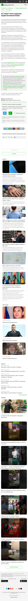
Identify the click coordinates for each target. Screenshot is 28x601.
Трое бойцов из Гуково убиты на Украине (11, 393)
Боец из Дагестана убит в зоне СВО (11, 265)
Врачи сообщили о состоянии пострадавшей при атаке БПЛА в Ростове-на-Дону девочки (13, 220)
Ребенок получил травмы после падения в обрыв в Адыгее (13, 199)
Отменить (14, 153)
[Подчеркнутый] (8, 137)
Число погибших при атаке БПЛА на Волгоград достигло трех (13, 382)
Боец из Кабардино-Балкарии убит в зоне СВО (13, 371)
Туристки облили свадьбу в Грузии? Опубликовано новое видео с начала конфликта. (13, 516)
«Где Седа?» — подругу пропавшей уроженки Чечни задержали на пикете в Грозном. (12, 467)
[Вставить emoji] (14, 137)
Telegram (5, 82)
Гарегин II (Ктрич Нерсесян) (9, 358)
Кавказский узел (10, 62)
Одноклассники (21, 86)
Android (17, 76)
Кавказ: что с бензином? (7, 8)
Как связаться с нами (12, 578)
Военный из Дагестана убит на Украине (11, 367)
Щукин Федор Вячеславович (9, 340)
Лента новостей (9, 9)
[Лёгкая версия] (6, 1)
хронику (14, 71)
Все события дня (23, 394)
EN (4, 1)
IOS (20, 76)
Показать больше (14, 567)
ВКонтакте (15, 86)
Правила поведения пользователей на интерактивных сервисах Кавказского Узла (14, 593)
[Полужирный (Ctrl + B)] (3, 137)
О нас (2, 578)
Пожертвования (24, 578)
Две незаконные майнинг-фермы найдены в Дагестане (13, 245)
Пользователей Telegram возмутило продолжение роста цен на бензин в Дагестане (11, 287)
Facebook (5, 86)
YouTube (5, 89)
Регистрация (14, 150)
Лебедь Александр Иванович (9, 322)
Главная (2, 9)
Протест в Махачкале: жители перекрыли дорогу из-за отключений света (13, 491)
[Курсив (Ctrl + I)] (6, 137)
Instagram (9, 86)
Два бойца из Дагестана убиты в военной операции (11, 387)
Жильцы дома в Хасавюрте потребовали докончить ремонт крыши (12, 175)
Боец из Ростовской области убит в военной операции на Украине (12, 376)
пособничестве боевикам (12, 65)
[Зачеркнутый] (11, 137)
